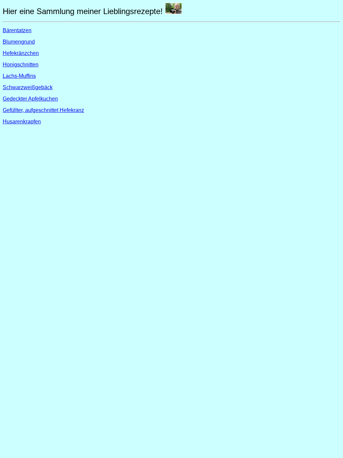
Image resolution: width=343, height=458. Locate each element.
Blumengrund (19, 42)
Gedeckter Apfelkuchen (30, 99)
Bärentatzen (17, 30)
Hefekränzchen (21, 53)
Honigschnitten (21, 64)
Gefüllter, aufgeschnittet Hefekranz (43, 110)
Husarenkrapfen (22, 121)
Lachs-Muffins (19, 76)
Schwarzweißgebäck (28, 87)
